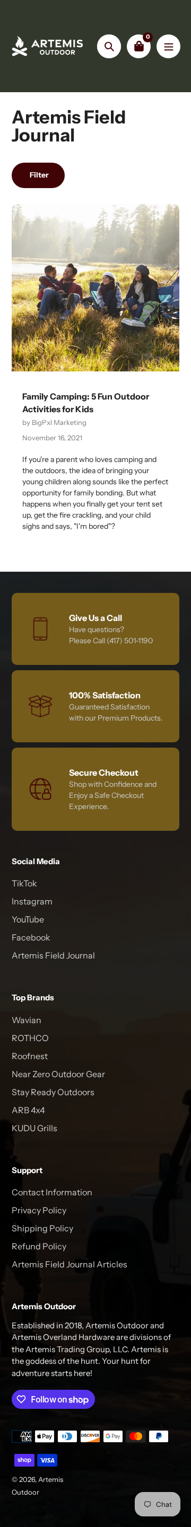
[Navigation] (168, 46)
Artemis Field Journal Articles (69, 1264)
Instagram (32, 901)
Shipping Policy (42, 1228)
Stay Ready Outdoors (53, 1092)
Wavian (26, 1020)
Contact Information (52, 1192)
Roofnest (30, 1056)
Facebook (31, 937)
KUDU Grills (34, 1128)
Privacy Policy (39, 1210)
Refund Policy (39, 1246)
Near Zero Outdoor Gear (58, 1074)
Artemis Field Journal (53, 955)
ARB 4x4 (28, 1110)
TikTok (24, 883)
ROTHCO (30, 1038)
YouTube (28, 919)
